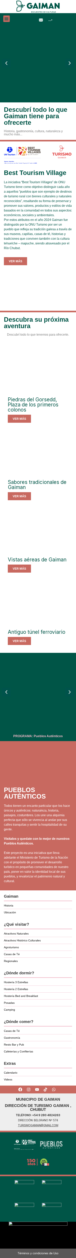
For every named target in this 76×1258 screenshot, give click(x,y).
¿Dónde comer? (18, 1021)
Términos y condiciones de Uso (38, 1253)
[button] (6, 18)
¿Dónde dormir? (19, 973)
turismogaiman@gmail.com (38, 1125)
